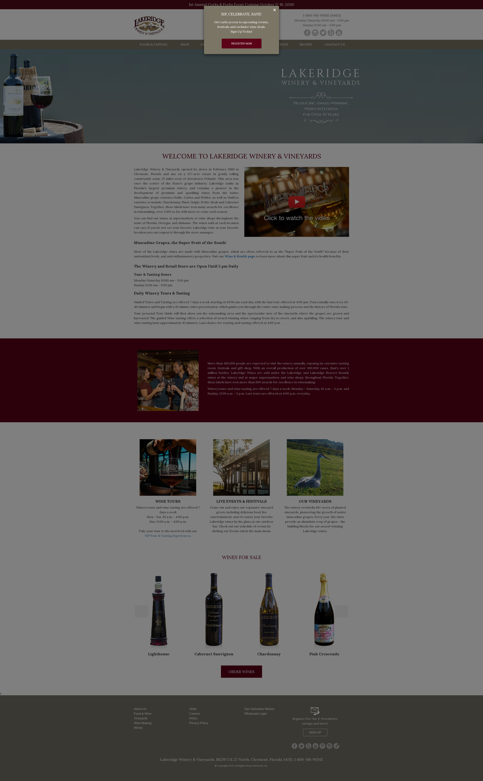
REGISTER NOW (241, 43)
